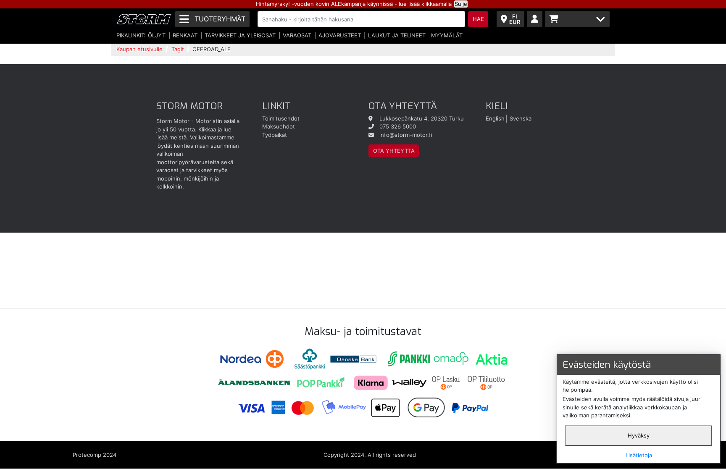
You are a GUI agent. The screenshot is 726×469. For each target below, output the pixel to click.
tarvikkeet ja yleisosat (240, 35)
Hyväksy (639, 435)
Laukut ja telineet (397, 35)
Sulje (461, 3)
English (495, 118)
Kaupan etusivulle (139, 49)
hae (478, 19)
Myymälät (447, 35)
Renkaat (185, 35)
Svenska (520, 118)
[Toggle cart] (577, 19)
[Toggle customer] (534, 19)
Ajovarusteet (339, 35)
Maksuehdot (278, 126)
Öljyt (157, 35)
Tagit (177, 49)
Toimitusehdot (281, 118)
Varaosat (297, 35)
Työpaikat (274, 134)
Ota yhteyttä (394, 150)
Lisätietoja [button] (639, 455)
